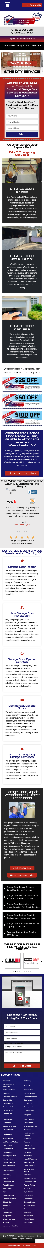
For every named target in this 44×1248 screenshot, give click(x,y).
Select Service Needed (13, 1043)
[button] (7, 5)
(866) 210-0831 (14, 1245)
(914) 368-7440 (29, 1245)
